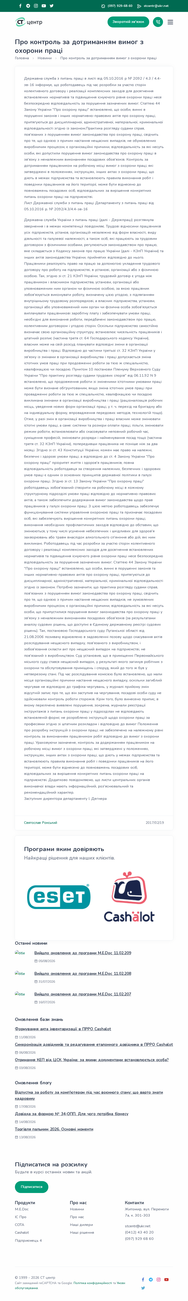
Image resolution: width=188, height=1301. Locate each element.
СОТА (19, 1224)
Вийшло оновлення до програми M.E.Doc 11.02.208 (82, 973)
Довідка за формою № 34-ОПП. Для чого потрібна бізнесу (71, 1114)
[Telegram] (28, 6)
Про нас (77, 1217)
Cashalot (22, 1232)
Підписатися (31, 1186)
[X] (51, 6)
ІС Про (20, 1217)
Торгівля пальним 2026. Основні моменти (54, 1129)
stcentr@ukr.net (156, 6)
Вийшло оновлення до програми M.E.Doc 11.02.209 (82, 953)
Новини (77, 1209)
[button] (158, 22)
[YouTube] (43, 6)
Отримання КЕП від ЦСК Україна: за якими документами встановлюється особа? (92, 1060)
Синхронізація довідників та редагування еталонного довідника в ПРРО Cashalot (94, 1044)
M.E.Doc (21, 1209)
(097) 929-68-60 (120, 6)
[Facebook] (20, 6)
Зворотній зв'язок (128, 21)
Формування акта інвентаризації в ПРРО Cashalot (63, 1029)
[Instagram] (36, 6)
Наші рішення (82, 1232)
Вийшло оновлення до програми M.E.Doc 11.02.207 (82, 994)
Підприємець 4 (28, 1240)
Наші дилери (81, 1224)
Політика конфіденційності (93, 1283)
